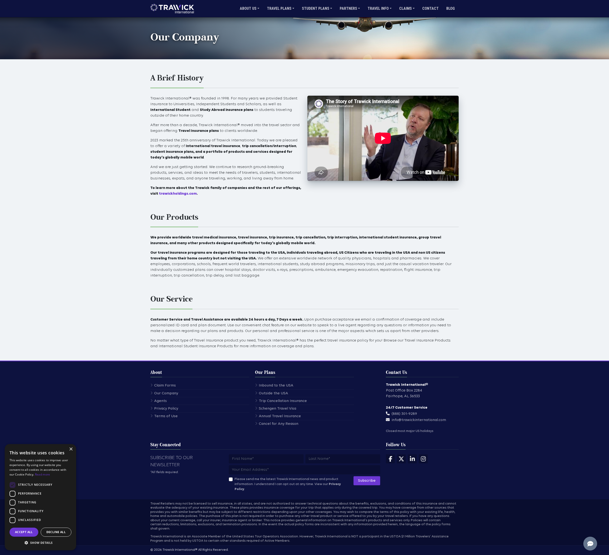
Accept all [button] (24, 532)
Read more (42, 474)
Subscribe (367, 481)
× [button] (71, 449)
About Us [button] (248, 8)
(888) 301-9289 (404, 414)
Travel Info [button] (378, 8)
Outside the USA (273, 393)
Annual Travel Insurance (280, 416)
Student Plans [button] (315, 8)
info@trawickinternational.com (419, 420)
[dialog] (40, 497)
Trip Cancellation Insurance (283, 401)
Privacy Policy (166, 409)
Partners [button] (348, 8)
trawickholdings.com (178, 194)
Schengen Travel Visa (277, 409)
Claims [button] (405, 8)
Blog (450, 8)
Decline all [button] (56, 532)
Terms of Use (166, 416)
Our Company (166, 393)
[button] (40, 542)
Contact (430, 8)
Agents (160, 401)
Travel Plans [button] (279, 8)
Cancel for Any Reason (278, 424)
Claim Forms (165, 385)
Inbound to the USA (276, 385)
